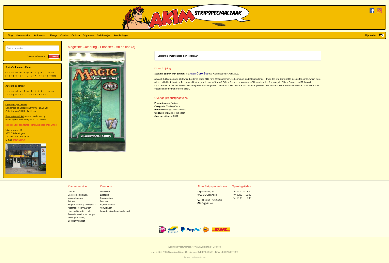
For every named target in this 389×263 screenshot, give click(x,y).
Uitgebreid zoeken (36, 56)
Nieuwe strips (23, 35)
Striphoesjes (103, 35)
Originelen (88, 35)
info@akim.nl (19, 140)
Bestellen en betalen (78, 195)
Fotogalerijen (106, 198)
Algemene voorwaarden (79, 208)
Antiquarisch (40, 35)
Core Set (202, 73)
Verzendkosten (75, 198)
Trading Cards (173, 106)
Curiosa (76, 35)
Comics (64, 35)
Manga (53, 35)
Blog (10, 35)
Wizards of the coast (175, 113)
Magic (193, 73)
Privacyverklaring (76, 217)
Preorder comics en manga (81, 214)
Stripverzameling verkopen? (81, 204)
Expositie (104, 195)
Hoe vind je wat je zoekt (79, 211)
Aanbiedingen (120, 35)
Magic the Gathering (176, 109)
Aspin (202, 257)
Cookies (217, 247)
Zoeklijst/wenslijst (76, 221)
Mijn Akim (370, 35)
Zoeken (54, 56)
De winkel (105, 191)
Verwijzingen (106, 208)
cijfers (53, 75)
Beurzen (104, 201)
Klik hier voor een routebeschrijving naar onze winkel (31, 125)
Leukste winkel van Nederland (115, 211)
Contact (72, 191)
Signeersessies (107, 204)
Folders (71, 201)
